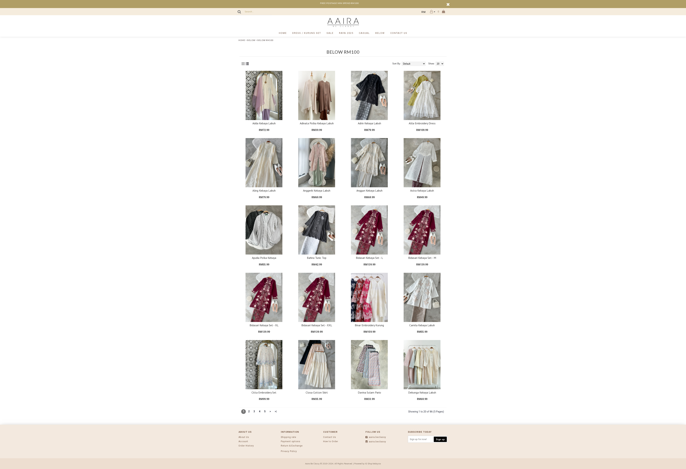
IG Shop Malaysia (373, 463)
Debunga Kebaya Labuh (422, 392)
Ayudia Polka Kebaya (264, 258)
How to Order (330, 441)
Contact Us (329, 437)
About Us (243, 437)
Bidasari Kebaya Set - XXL (316, 325)
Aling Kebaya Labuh (264, 190)
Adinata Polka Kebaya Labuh (317, 123)
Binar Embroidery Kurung (369, 325)
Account (243, 441)
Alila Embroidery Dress (422, 123)
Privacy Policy (289, 451)
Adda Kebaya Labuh (264, 123)
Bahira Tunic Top (316, 258)
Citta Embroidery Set (264, 392)
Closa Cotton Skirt (317, 392)
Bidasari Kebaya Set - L (369, 258)
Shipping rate (288, 437)
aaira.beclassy (377, 437)
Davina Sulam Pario (369, 392)
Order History (246, 445)
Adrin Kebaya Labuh (369, 123)
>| (276, 411)
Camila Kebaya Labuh (422, 325)
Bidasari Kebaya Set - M (422, 258)
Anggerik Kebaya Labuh (316, 190)
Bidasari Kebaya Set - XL (264, 325)
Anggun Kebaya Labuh (369, 190)
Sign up (440, 439)
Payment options (290, 441)
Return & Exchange (292, 445)
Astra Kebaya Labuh (422, 190)
